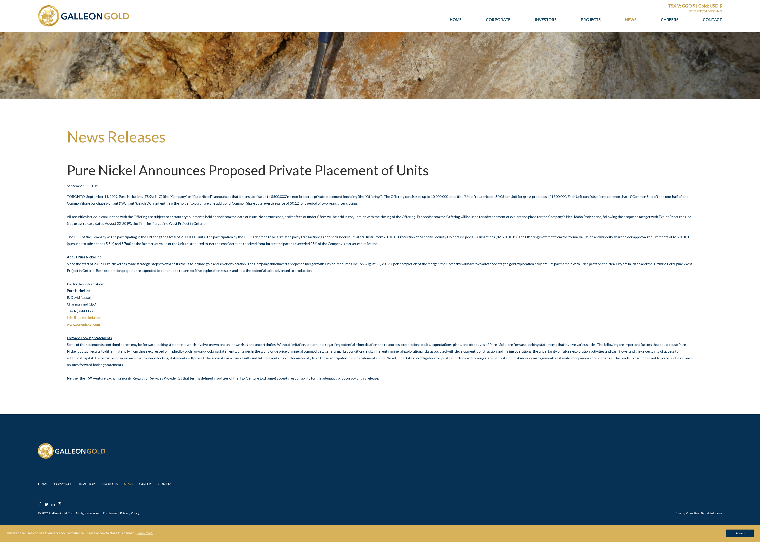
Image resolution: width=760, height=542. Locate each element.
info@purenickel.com (84, 317)
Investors (546, 19)
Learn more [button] (145, 533)
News (630, 19)
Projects (591, 19)
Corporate (498, 19)
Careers (669, 19)
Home (456, 19)
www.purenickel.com (83, 324)
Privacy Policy (129, 513)
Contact (712, 19)
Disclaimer (110, 513)
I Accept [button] (739, 533)
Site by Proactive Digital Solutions (699, 513)
